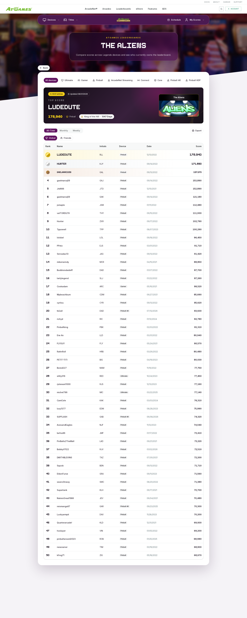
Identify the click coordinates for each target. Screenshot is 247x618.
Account (235, 9)
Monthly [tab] (64, 130)
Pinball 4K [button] (176, 80)
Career (226, 2)
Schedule (176, 20)
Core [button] (160, 80)
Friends (67, 138)
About (216, 2)
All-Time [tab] (51, 130)
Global (52, 138)
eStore (139, 9)
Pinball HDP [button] (195, 80)
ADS (164, 9)
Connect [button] (145, 80)
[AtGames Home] (19, 9)
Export (198, 130)
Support (238, 2)
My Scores (195, 20)
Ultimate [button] (69, 80)
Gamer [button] (84, 80)
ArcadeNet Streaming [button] (122, 80)
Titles (71, 20)
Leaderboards (123, 9)
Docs (207, 2)
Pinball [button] (99, 80)
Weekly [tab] (76, 130)
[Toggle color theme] (221, 9)
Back (45, 68)
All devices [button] (50, 80)
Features (152, 9)
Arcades (106, 9)
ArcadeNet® (91, 9)
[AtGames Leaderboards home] (123, 19)
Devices (52, 20)
